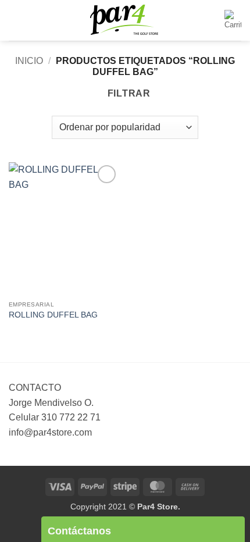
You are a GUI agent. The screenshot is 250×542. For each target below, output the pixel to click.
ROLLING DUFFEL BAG (53, 315)
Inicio (29, 61)
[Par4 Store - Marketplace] (125, 20)
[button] (16, 20)
